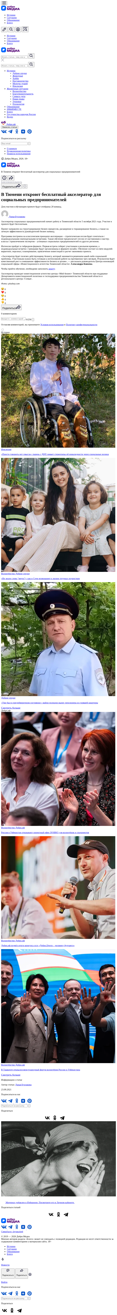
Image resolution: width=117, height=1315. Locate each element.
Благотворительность (23, 94)
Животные (18, 76)
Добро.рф (20, 827)
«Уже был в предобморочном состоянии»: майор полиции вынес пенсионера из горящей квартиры (49, 703)
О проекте (12, 148)
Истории (11, 15)
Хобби (16, 78)
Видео (10, 117)
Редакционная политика (19, 151)
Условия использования (51, 324)
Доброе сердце (20, 73)
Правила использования (18, 153)
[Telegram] (62, 1117)
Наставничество (20, 81)
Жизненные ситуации (17, 88)
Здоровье (17, 101)
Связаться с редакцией (12, 1231)
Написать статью (9, 127)
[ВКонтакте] (47, 1117)
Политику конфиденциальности (81, 324)
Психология (18, 104)
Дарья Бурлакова (23, 1084)
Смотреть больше (10, 707)
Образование (13, 20)
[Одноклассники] (54, 1117)
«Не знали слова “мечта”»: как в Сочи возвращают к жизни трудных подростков (40, 578)
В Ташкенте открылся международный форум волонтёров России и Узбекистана (40, 1070)
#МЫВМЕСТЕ (14, 109)
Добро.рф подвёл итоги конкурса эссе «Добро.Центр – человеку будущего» (38, 945)
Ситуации (12, 17)
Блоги (10, 23)
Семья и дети (19, 96)
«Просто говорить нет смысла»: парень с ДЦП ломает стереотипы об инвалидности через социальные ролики (55, 454)
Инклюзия (18, 86)
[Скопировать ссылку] (69, 1117)
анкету (52, 269)
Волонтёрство (19, 91)
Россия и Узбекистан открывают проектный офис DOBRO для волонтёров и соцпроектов (45, 832)
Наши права (18, 99)
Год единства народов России (21, 114)
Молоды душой (20, 83)
